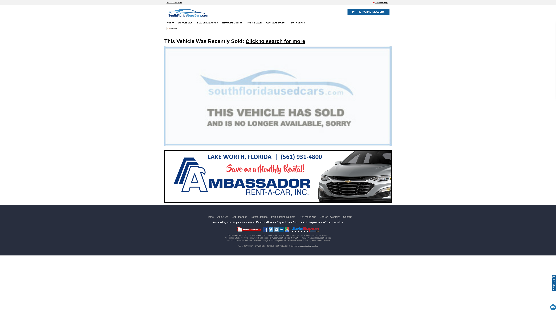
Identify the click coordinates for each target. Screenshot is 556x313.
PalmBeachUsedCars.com (279, 238)
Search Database (207, 22)
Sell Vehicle (298, 22)
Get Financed (239, 216)
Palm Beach (254, 22)
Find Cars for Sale (174, 2)
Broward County (232, 22)
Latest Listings (259, 216)
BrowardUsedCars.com (300, 238)
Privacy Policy (278, 235)
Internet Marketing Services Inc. (305, 246)
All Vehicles (185, 22)
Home (170, 22)
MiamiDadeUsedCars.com (320, 238)
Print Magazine (307, 216)
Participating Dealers (368, 12)
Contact (347, 216)
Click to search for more (275, 41)
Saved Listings (381, 2)
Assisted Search (276, 22)
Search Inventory (330, 216)
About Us (222, 216)
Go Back (173, 28)
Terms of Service (262, 235)
